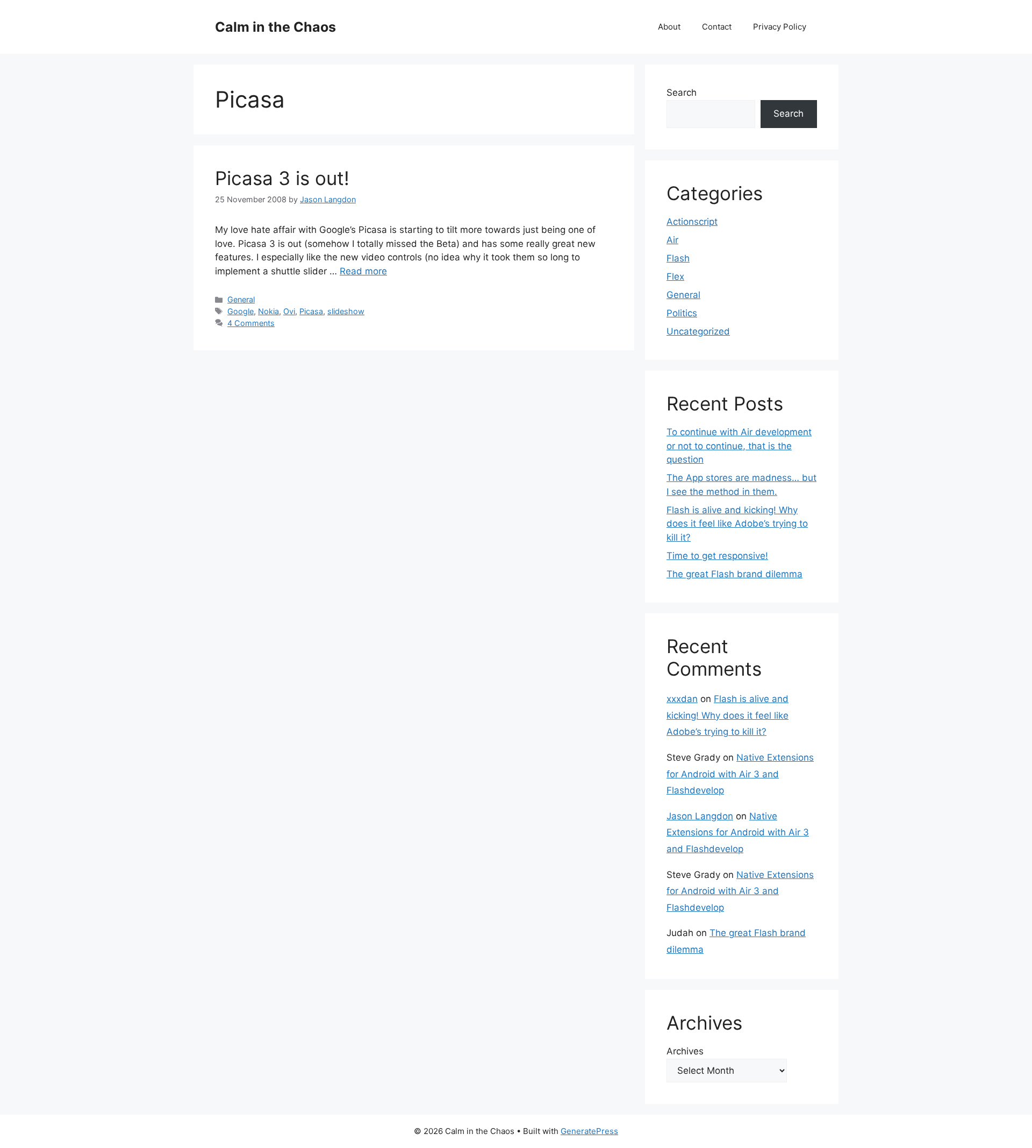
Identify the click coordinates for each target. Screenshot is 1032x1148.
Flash (678, 258)
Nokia (268, 311)
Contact (717, 27)
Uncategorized (698, 331)
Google (240, 311)
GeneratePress (589, 1131)
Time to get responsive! (717, 555)
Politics (681, 313)
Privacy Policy (779, 27)
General (241, 299)
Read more (363, 271)
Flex (675, 276)
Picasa (311, 311)
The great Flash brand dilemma (734, 574)
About (669, 27)
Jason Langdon (699, 816)
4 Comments (251, 323)
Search (681, 92)
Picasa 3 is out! (282, 178)
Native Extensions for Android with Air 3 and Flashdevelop (740, 774)
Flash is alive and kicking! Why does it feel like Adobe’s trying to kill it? (737, 524)
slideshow (345, 311)
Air (672, 240)
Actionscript (692, 221)
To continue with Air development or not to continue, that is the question (739, 446)
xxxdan (682, 698)
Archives (685, 1051)
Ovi (289, 311)
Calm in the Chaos (275, 27)
